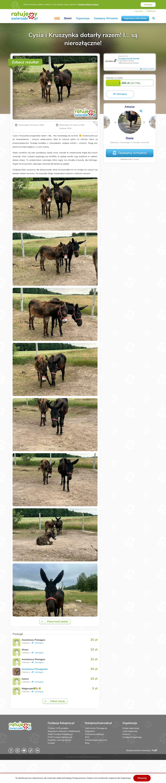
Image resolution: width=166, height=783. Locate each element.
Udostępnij (38, 643)
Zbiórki (68, 18)
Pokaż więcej (57, 701)
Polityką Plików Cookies (88, 4)
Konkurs (126, 734)
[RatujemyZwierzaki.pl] (24, 15)
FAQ (87, 737)
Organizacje (82, 18)
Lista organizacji (129, 731)
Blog (87, 743)
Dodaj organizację (130, 728)
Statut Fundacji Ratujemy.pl (60, 734)
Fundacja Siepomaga (131, 737)
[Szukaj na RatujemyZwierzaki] (154, 18)
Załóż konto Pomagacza (96, 728)
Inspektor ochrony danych (59, 740)
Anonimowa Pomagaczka (35, 669)
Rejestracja (151, 11)
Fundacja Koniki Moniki (128, 58)
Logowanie (138, 11)
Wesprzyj (142, 778)
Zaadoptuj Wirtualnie (106, 18)
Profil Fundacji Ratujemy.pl (60, 737)
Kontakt (51, 743)
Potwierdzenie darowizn (96, 740)
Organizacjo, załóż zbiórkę (135, 18)
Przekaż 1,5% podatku (58, 728)
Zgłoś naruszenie (148, 69)
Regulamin (90, 731)
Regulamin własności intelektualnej (64, 731)
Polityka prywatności (94, 734)
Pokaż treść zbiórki (57, 621)
